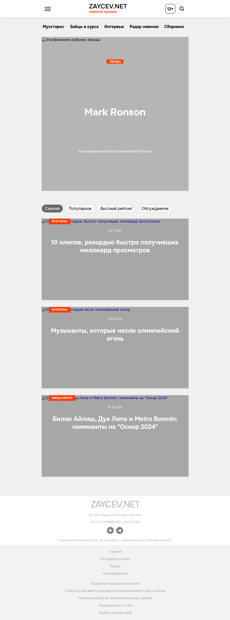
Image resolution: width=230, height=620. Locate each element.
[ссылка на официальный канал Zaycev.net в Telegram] (119, 531)
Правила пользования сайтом (115, 583)
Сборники (174, 26)
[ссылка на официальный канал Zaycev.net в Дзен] (110, 531)
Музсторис (53, 26)
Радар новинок (144, 26)
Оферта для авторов (115, 612)
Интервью (114, 26)
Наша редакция (115, 573)
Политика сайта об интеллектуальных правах (115, 598)
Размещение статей (115, 605)
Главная (115, 551)
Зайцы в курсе (84, 26)
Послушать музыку (115, 558)
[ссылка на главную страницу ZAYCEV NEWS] (108, 9)
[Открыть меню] (48, 9)
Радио (115, 566)
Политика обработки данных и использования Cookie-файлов (115, 591)
